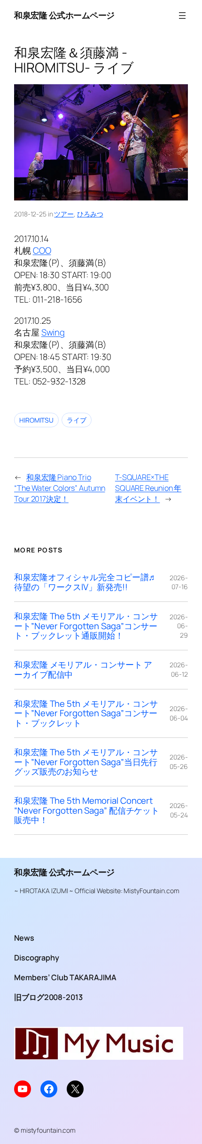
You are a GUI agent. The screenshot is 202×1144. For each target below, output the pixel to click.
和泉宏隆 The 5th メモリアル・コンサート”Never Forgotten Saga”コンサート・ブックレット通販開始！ (86, 625)
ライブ (76, 420)
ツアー (64, 213)
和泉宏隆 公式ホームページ (64, 15)
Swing (53, 332)
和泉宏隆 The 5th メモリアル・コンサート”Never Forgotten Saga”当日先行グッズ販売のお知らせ (86, 761)
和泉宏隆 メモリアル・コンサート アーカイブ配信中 (83, 669)
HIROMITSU (36, 420)
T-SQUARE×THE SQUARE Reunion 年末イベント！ (148, 488)
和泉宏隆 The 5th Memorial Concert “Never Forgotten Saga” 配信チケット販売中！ (86, 810)
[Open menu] (182, 15)
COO (42, 250)
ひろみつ (90, 213)
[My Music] (98, 1056)
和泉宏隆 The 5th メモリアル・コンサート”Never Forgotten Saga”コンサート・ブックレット (86, 713)
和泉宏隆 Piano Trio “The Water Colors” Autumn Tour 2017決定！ (59, 488)
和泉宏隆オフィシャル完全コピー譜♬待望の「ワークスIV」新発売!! (85, 582)
